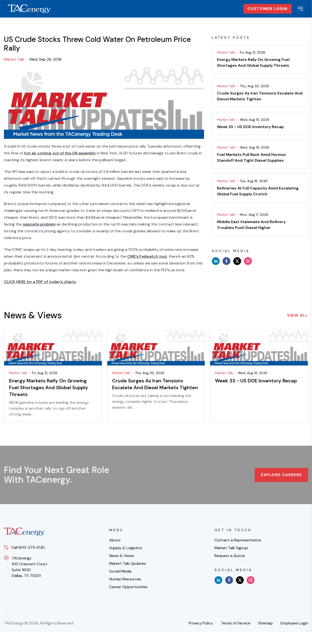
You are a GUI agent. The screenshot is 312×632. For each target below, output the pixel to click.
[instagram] (248, 261)
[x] (237, 261)
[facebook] (226, 261)
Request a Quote (229, 555)
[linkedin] (216, 261)
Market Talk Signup (231, 547)
